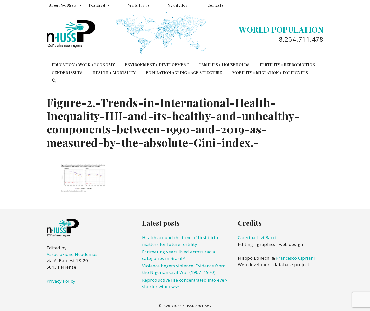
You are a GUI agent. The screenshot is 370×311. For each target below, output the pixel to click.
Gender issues (67, 72)
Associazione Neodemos (72, 254)
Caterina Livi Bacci (257, 237)
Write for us (139, 5)
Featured (97, 5)
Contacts (215, 5)
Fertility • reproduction (287, 64)
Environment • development (157, 64)
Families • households (224, 64)
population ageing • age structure (184, 72)
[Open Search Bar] (54, 80)
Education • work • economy (83, 64)
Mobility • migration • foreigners (270, 72)
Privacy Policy (61, 281)
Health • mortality (114, 72)
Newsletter (177, 5)
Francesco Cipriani (295, 258)
